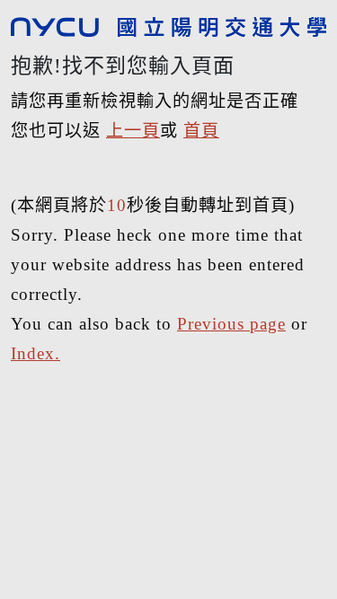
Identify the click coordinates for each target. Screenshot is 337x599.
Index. (35, 353)
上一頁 (133, 130)
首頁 (201, 130)
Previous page (231, 323)
